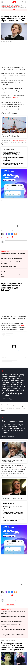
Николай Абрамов (6, 559)
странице (23, 325)
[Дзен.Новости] (2, 234)
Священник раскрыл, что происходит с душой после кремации (13, 630)
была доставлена (20, 467)
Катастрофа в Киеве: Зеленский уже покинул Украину (12, 270)
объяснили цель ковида (19, 140)
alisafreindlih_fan (12, 556)
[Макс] (5, 234)
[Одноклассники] (15, 234)
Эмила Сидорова (5, 200)
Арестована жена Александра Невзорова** (12, 258)
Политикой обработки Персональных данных (10, 6)
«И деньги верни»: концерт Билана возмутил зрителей (12, 635)
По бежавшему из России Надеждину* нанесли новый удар (13, 612)
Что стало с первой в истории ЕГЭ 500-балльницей (11, 262)
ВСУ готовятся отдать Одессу (8, 266)
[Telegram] (9, 234)
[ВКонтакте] (12, 234)
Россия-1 (15, 97)
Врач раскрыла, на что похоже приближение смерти (12, 275)
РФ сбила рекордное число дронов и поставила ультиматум (13, 254)
